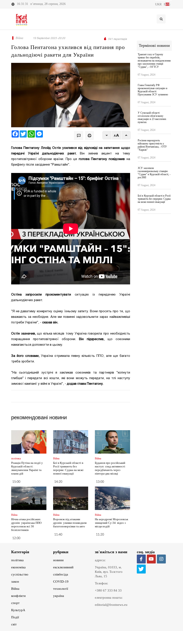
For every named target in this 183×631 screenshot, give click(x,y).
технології (60, 588)
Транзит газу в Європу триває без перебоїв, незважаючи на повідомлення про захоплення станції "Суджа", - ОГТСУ (154, 60)
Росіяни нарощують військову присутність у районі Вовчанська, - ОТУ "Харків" (152, 145)
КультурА (18, 610)
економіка (18, 567)
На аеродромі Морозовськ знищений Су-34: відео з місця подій (111, 523)
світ (14, 624)
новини (58, 560)
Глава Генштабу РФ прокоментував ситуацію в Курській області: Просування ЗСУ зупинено (153, 90)
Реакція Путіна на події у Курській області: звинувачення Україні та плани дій (27, 468)
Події (15, 617)
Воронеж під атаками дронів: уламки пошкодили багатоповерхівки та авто (70, 523)
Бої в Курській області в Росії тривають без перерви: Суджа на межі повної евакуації (68, 468)
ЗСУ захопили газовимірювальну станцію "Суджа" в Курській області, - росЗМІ (154, 172)
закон (15, 581)
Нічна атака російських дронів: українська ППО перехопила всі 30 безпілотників (26, 525)
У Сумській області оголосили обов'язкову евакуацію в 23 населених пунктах (152, 117)
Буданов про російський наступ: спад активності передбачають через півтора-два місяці (110, 468)
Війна (15, 588)
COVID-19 (61, 581)
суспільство (19, 574)
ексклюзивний (63, 567)
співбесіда (60, 574)
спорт (15, 603)
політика (17, 560)
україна (58, 596)
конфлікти (18, 596)
